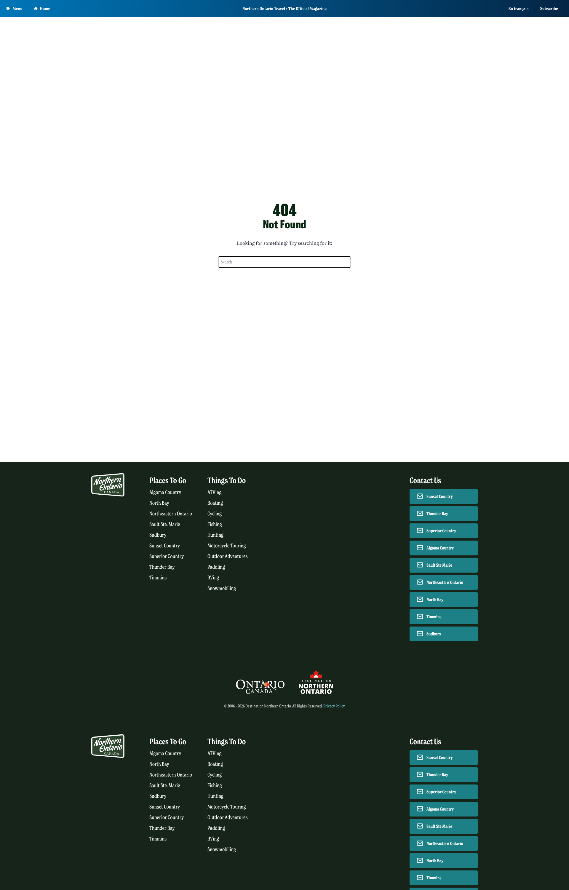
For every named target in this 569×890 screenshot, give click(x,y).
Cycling (214, 514)
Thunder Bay (162, 567)
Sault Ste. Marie (164, 524)
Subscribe (549, 8)
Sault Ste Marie (439, 565)
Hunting (215, 535)
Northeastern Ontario (170, 514)
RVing (213, 578)
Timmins (158, 578)
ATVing (214, 492)
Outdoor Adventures (227, 556)
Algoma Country (165, 492)
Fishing (214, 524)
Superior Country (166, 556)
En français (519, 8)
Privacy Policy (334, 706)
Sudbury (158, 535)
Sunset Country (164, 546)
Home (45, 8)
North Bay (159, 503)
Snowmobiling (221, 588)
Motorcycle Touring (226, 546)
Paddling (216, 567)
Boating (215, 503)
